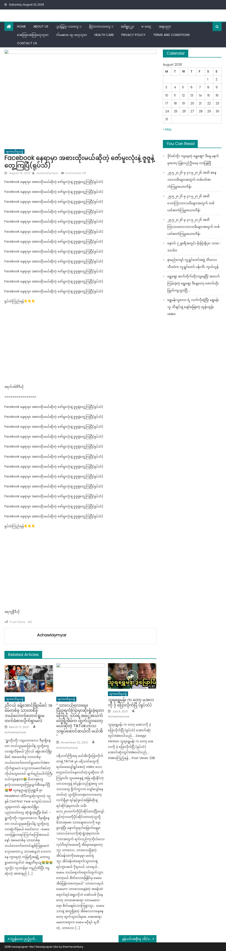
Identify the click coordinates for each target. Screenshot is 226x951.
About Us (40, 26)
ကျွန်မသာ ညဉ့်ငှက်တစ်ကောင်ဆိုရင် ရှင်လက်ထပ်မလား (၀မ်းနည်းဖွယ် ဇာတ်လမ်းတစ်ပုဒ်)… (26, 939)
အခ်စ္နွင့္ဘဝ (127, 26)
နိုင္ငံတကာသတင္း (101, 26)
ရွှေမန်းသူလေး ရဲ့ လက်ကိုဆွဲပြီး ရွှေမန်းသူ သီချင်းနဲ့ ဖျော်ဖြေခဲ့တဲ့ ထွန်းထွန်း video (193, 307)
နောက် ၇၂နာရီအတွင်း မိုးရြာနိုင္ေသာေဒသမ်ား (193, 247)
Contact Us (27, 43)
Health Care (104, 35)
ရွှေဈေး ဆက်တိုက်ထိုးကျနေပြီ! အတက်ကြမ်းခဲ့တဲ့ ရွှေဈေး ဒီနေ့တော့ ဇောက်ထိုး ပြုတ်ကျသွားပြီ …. (193, 283)
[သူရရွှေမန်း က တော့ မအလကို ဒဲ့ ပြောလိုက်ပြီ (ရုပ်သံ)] (132, 676)
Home (21, 26)
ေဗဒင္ (146, 26)
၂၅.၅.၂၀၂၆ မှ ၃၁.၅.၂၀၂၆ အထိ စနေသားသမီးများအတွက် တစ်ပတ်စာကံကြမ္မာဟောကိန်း (191, 179)
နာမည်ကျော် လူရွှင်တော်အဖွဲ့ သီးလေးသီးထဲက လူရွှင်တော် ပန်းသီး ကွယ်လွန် (192, 263)
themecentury (73, 947)
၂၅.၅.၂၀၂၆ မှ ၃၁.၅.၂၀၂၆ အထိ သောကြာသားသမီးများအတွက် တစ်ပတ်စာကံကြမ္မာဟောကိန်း (190, 203)
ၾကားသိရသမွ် (14, 151)
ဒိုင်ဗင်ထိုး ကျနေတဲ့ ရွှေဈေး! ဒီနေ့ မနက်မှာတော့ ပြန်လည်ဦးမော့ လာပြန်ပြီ (193, 159)
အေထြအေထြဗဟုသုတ (33, 35)
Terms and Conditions (171, 35)
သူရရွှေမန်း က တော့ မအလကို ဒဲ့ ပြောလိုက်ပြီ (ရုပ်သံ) (131, 702)
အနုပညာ (165, 26)
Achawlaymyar (47, 173)
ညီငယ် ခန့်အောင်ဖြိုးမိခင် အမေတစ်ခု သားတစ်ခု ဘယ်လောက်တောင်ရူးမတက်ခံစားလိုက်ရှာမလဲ (28, 713)
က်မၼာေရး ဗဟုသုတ (71, 35)
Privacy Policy (133, 35)
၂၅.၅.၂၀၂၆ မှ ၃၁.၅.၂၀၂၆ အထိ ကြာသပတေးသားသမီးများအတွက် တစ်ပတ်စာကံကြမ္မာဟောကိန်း (193, 226)
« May (167, 129)
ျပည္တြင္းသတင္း (68, 26)
